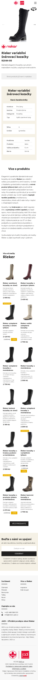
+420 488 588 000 (11, 612)
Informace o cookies (19, 669)
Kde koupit (24, 590)
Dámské (4, 587)
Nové (3, 597)
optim (23, 675)
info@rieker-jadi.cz (11, 615)
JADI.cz (21, 662)
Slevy (3, 600)
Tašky (3, 595)
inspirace (23, 587)
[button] (35, 24)
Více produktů (19, 524)
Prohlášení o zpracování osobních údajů (19, 666)
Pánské (4, 590)
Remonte (5, 592)
